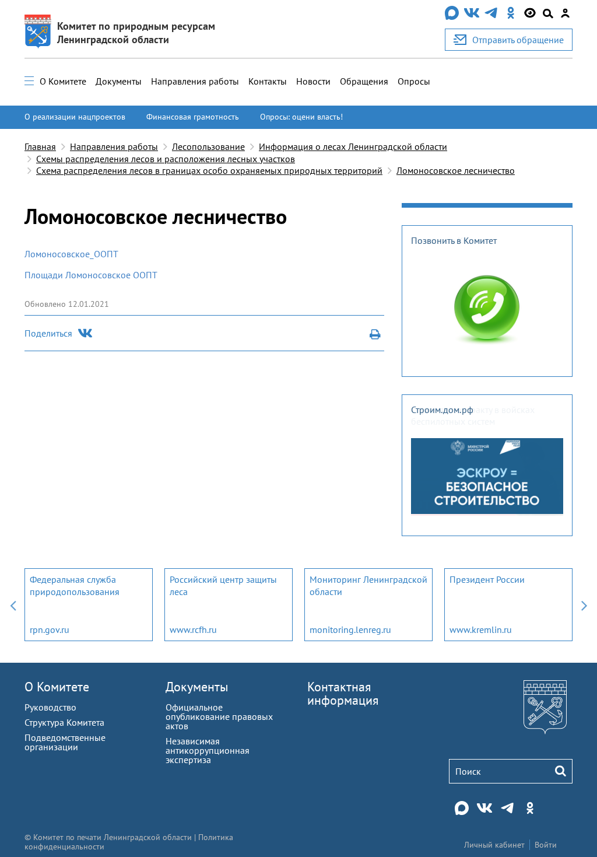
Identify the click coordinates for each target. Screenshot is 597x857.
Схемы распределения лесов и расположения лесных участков (165, 159)
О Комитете (63, 81)
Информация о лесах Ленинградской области (353, 146)
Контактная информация (342, 693)
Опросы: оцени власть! (301, 116)
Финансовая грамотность (192, 116)
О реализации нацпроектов (74, 116)
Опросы (414, 81)
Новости (313, 81)
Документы (119, 81)
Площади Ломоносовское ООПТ (90, 275)
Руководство (50, 707)
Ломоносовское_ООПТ (71, 254)
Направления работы (195, 81)
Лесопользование (208, 146)
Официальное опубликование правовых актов (219, 716)
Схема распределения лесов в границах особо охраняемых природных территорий (209, 170)
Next (584, 604)
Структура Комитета (64, 722)
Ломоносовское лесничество (455, 170)
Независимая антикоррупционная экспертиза (208, 750)
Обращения (364, 81)
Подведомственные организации (65, 742)
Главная (40, 146)
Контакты (267, 81)
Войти (546, 844)
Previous (13, 604)
